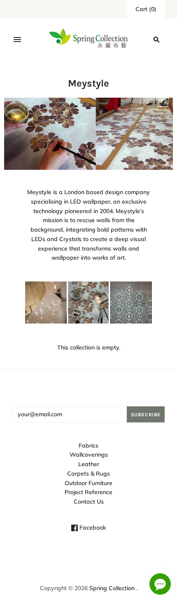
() (145, 9)
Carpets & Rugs (88, 473)
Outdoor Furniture (88, 483)
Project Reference (88, 492)
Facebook (92, 527)
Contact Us (89, 501)
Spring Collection (112, 588)
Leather (88, 464)
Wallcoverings (89, 454)
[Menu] (17, 39)
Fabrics (88, 445)
